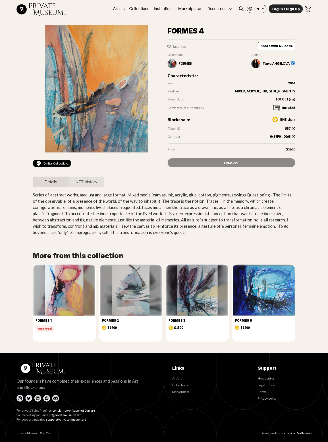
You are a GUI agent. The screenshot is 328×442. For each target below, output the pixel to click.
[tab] (51, 182)
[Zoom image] (96, 88)
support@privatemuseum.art (66, 419)
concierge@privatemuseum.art (73, 410)
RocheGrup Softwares (296, 433)
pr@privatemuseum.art (65, 415)
